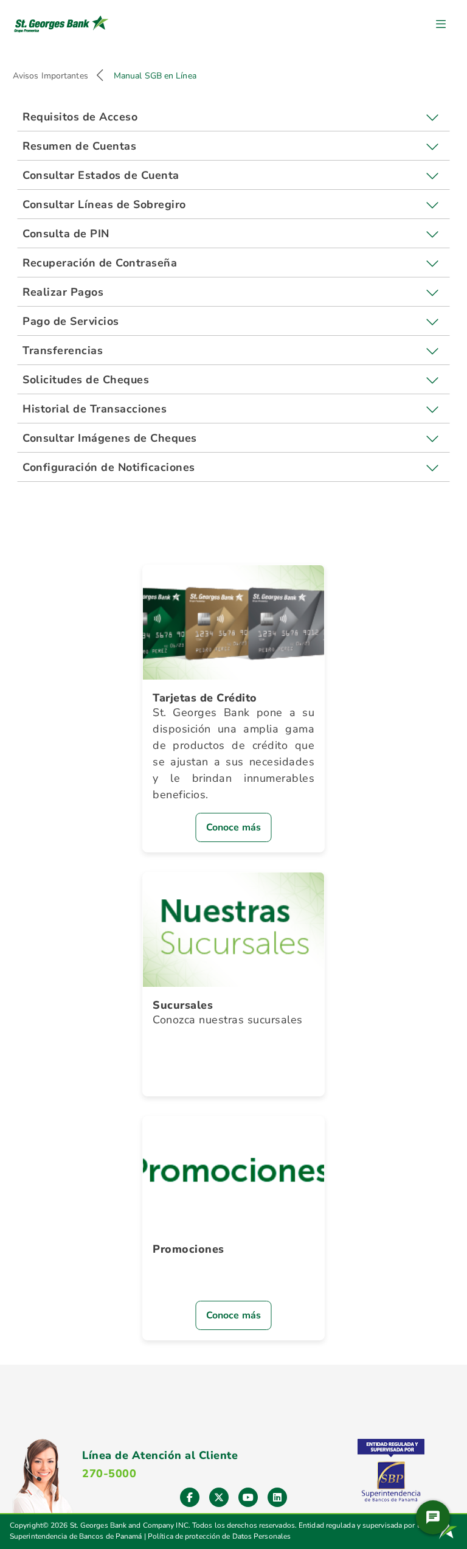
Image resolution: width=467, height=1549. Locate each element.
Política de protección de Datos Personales (219, 1536)
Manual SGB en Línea (155, 76)
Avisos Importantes (50, 76)
